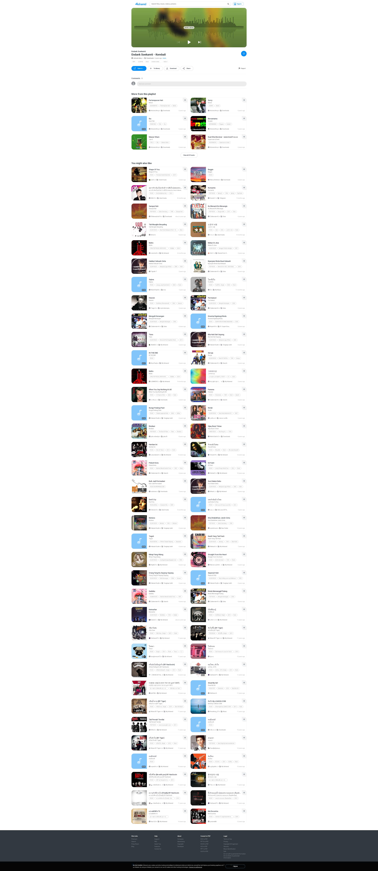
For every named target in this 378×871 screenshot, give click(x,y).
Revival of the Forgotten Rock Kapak (169, 340)
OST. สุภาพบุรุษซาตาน (162, 780)
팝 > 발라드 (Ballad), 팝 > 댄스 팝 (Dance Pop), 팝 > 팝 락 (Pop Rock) (159, 816)
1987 (175, 468)
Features (157, 846)
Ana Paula (154, 363)
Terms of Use (228, 839)
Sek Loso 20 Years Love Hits (223, 505)
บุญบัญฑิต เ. (213, 766)
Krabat (175, 615)
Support (156, 839)
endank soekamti (156, 61)
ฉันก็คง (230, 761)
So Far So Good (219, 560)
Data (234, 211)
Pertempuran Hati (165, 105)
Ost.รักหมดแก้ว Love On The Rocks (224, 651)
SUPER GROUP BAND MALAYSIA (223, 321)
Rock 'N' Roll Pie (223, 358)
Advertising (181, 841)
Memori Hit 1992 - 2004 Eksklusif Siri (227, 266)
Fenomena (218, 395)
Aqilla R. (153, 565)
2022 (233, 376)
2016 (171, 193)
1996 (226, 193)
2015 (229, 615)
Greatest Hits (164, 505)
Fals (160, 124)
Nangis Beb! (221, 211)
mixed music (163, 180)
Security (226, 846)
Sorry (211, 105)
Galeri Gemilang (163, 211)
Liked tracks (163, 198)
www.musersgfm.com (165, 725)
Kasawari (178, 541)
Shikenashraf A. (156, 216)
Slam (181, 230)
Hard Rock (212, 431)
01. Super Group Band (225, 326)
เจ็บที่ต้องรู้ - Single (220, 615)
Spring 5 (220, 193)
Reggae (221, 124)
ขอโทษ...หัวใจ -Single (221, 670)
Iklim (181, 266)
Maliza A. (213, 546)
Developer (180, 846)
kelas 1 (166, 61)
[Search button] (228, 4)
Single (158, 651)
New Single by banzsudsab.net (226, 743)
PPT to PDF (204, 849)
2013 (175, 725)
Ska (157, 142)
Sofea (178, 413)
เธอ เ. (211, 510)
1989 (225, 395)
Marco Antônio (214, 180)
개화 (216, 230)
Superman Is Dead (224, 142)
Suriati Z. (213, 198)
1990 (168, 523)
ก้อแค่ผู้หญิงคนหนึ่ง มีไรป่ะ (215, 748)
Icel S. (153, 180)
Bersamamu (212, 124)
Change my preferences (195, 867)
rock (210, 651)
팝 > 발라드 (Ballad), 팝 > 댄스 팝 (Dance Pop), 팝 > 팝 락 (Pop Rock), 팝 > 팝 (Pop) (218, 780)
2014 (168, 450)
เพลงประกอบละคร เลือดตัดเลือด (223, 798)
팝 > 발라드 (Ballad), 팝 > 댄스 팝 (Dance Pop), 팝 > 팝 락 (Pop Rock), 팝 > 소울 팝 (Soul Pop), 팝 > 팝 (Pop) (159, 688)
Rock (147, 61)
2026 (222, 230)
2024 (178, 248)
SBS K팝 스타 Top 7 (175, 688)
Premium (134, 839)
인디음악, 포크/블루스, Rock (217, 376)
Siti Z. (212, 253)
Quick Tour (157, 844)
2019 (174, 175)
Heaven (180, 303)
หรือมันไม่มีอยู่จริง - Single (163, 670)
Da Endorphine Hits (161, 193)
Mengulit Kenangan (224, 303)
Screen (179, 578)
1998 (171, 211)
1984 (173, 303)
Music (225, 711)
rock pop (212, 688)
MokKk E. (154, 345)
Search (225, 363)
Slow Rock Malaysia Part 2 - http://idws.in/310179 (169, 230)
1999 (240, 578)
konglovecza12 (155, 656)
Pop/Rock (212, 633)
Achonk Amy (138, 58)
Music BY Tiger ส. (215, 638)
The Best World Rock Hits (163, 175)
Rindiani (179, 431)
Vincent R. (213, 455)
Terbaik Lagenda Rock (162, 413)
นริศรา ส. (213, 620)
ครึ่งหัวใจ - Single (160, 743)
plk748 (153, 693)
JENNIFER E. (154, 381)
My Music (218, 290)
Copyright (180, 844)
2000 (233, 303)
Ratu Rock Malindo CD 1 (225, 413)
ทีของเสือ (217, 450)
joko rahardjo (155, 436)
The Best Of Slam (163, 431)
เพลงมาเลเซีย (223, 418)
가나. (211, 235)
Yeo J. (212, 785)
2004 (239, 266)
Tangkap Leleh (227, 345)
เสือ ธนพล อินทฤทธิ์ (233, 450)
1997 (236, 248)
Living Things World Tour (222, 468)
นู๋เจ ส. (212, 656)
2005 (176, 266)
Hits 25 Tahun (160, 450)
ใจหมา (175, 651)
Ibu (165, 124)
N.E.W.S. (217, 761)
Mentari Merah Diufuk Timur (163, 468)
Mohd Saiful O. (214, 436)
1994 (229, 431)
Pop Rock (212, 193)
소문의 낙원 (229, 230)
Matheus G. (213, 693)
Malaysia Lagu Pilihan (166, 266)
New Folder (224, 528)
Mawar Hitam (165, 142)
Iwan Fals (153, 124)
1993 (227, 541)
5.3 (228, 376)
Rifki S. (153, 730)
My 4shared (165, 253)
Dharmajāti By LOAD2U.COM (223, 706)
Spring (232, 193)
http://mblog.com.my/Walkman (227, 578)
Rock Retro (153, 541)
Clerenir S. (154, 510)
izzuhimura (213, 528)
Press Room (135, 844)
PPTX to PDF (204, 841)
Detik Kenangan (164, 578)
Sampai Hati (179, 211)
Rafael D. (213, 473)
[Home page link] (140, 4)
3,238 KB (140, 61)
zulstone (153, 491)
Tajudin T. (154, 271)
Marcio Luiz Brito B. (215, 565)
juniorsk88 (213, 821)
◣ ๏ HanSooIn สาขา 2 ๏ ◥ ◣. (156, 785)
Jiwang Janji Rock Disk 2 (163, 285)
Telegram (223, 198)
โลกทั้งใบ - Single (219, 285)
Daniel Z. (153, 620)
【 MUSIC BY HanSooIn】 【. (156, 675)
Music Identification (230, 849)
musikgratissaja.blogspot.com (168, 560)
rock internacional (165, 308)
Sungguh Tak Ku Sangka (225, 248)
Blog (132, 846)
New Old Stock (179, 706)
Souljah (229, 124)
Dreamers (220, 688)
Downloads (150, 58)
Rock (151, 706)
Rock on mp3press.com (157, 486)
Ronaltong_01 (214, 711)
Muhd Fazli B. (155, 290)
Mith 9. (153, 198)
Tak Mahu (162, 615)
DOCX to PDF (204, 844)
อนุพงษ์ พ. (154, 766)
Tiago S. (153, 308)
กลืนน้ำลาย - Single (161, 706)
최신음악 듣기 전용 (215, 381)
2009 (171, 505)
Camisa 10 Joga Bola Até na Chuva (224, 816)
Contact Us (157, 849)
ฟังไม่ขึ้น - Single (222, 633)
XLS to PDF (204, 846)
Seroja (238, 358)
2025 (228, 285)
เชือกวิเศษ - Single (161, 633)
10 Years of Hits (160, 395)
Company (180, 839)
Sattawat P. (154, 638)
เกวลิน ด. (153, 400)
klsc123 (153, 821)
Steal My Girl (235, 688)
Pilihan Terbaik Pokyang (166, 541)
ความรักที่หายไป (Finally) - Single (165, 798)
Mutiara (162, 523)
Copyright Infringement (231, 844)
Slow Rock (153, 230)
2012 (228, 211)
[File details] (139, 105)
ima (164, 290)
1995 (232, 358)
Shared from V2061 (223, 253)
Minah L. (212, 491)
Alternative (153, 105)
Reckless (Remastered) (162, 303)
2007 (236, 413)
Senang (221, 541)
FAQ (155, 841)
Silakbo (172, 248)
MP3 (134, 61)
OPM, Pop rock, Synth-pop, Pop (159, 248)
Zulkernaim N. (214, 216)
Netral (174, 105)
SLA (225, 851)
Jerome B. (154, 253)
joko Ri (165, 436)
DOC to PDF (204, 839)
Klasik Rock (153, 596)
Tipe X (152, 142)
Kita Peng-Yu (222, 431)
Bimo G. (153, 235)
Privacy (226, 841)
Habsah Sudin (214, 345)
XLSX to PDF (204, 851)
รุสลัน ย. (212, 418)
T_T (181, 651)
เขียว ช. (212, 730)
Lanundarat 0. (155, 455)
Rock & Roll (153, 505)
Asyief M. (213, 326)
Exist (236, 321)
